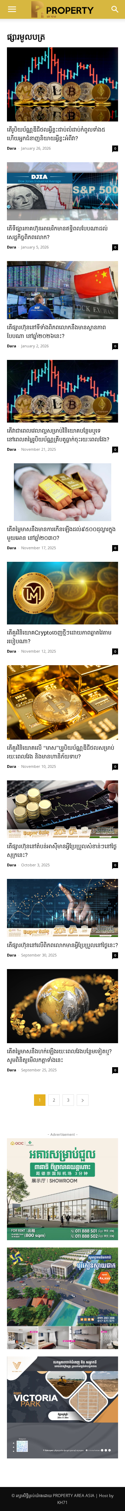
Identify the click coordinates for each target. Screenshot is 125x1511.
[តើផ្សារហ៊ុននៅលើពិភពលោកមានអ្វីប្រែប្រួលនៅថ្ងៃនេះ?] (62, 908)
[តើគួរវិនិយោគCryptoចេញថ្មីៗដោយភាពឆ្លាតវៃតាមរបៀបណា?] (62, 593)
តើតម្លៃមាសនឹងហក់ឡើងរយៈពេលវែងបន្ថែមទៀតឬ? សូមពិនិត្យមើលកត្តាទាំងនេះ (59, 1056)
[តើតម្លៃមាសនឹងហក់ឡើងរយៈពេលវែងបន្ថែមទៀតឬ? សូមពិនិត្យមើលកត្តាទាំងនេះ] (62, 1006)
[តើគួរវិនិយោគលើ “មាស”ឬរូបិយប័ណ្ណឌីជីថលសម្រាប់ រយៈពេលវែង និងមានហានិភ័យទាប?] (62, 702)
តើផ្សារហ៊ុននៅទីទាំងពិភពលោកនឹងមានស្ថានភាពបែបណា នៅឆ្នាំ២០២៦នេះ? (56, 332)
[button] (12, 9)
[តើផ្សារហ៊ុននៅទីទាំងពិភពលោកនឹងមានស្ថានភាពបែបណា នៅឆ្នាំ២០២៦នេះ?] (62, 290)
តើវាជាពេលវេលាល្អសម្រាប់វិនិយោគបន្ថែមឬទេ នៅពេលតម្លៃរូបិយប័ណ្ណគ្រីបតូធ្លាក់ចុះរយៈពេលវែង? (58, 435)
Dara (11, 148)
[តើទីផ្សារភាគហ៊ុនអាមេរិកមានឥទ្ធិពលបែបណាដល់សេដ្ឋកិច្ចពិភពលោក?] (62, 191)
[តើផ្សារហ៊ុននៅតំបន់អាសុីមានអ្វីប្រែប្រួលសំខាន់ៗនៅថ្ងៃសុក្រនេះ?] (62, 809)
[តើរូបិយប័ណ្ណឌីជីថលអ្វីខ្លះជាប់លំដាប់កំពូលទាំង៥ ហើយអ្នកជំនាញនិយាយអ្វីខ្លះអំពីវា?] (62, 84)
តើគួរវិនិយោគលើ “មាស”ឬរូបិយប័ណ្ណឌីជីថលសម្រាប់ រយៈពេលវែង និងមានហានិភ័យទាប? (60, 752)
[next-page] (83, 1100)
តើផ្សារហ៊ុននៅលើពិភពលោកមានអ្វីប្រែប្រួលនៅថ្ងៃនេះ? (62, 946)
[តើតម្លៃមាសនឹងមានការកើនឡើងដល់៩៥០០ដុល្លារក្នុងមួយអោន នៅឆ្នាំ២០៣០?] (62, 492)
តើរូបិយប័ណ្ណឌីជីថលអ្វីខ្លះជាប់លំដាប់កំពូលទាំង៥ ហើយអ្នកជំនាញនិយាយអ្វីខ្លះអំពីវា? (56, 134)
